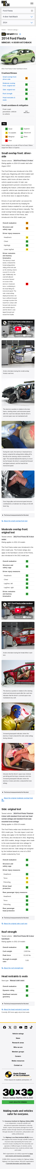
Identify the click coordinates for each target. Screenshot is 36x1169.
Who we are (18, 1047)
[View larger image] (18, 354)
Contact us (18, 1065)
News (18, 1038)
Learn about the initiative (18, 1102)
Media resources (18, 1061)
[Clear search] (32, 11)
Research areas (18, 1043)
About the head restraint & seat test (16, 1009)
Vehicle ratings (13, 30)
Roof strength (7, 94)
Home (4, 30)
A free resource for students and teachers (16, 1080)
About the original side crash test (15, 923)
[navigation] (32, 3)
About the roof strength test (13, 968)
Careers (18, 1056)
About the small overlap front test (15, 521)
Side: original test (9, 90)
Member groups (18, 1052)
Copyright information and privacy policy (18, 1163)
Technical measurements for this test (16, 515)
